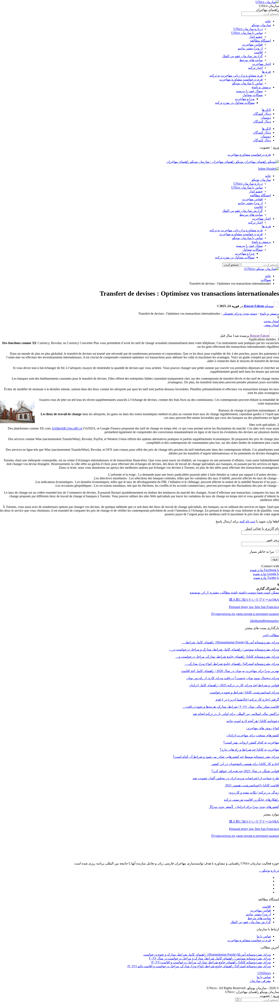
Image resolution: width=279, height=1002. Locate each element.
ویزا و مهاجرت (244, 99)
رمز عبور (273, 540)
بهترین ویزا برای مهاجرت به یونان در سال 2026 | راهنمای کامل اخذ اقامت (230, 671)
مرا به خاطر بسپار (262, 551)
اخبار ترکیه (255, 67)
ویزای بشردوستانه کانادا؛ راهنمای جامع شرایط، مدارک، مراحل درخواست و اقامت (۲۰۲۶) (211, 962)
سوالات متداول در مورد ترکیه (234, 102)
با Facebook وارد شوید (264, 570)
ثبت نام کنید (247, 521)
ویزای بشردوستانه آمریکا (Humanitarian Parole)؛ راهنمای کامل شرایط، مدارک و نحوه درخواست (207, 954)
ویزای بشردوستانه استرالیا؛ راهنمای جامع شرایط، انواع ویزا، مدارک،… (232, 663)
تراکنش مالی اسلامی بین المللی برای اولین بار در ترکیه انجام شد (236, 714)
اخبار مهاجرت (261, 64)
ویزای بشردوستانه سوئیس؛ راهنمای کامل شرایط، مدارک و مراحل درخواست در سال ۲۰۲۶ (210, 958)
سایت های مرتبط (251, 60)
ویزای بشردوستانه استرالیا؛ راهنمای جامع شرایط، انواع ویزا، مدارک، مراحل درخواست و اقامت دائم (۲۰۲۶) (199, 966)
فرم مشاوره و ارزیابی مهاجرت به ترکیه (236, 75)
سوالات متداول (252, 95)
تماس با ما (264, 936)
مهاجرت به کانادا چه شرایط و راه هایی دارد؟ (249, 749)
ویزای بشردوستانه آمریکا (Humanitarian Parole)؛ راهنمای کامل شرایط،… (230, 642)
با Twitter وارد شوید (266, 577)
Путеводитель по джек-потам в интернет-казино (245, 836)
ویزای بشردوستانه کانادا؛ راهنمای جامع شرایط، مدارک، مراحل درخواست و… (227, 656)
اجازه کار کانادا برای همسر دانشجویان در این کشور (245, 764)
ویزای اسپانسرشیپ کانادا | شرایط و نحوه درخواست (244, 692)
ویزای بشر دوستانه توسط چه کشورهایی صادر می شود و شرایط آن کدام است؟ (226, 756)
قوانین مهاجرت (252, 44)
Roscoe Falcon (259, 335)
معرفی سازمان (260, 981)
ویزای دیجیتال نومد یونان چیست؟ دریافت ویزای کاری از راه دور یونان (232, 678)
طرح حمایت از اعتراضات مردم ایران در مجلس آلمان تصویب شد (236, 778)
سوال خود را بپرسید (249, 91)
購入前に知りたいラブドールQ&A (254, 821)
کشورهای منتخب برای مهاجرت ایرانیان (253, 735)
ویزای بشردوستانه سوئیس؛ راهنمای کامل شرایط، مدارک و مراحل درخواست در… (224, 649)
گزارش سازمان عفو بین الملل (242, 56)
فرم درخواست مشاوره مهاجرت (241, 79)
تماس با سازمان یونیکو (247, 83)
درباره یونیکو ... (269, 870)
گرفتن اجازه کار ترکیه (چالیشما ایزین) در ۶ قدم (247, 699)
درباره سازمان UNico (248, 29)
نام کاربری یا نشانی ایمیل (262, 528)
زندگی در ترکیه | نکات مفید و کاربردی (254, 792)
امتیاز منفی (271, 325)
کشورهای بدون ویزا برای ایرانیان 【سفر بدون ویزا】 (244, 807)
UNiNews (264, 973)
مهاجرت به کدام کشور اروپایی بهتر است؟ (251, 742)
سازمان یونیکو (261, 25)
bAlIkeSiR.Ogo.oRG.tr (67, 428)
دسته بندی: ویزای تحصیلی (240, 313)
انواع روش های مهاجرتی (262, 728)
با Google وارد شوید (266, 574)
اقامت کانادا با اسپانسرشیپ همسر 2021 (252, 785)
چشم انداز (256, 36)
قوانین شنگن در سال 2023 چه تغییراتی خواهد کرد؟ (245, 771)
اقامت (258, 52)
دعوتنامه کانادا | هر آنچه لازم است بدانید (252, 721)
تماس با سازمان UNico (247, 33)
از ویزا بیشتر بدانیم (250, 48)
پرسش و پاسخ (261, 87)
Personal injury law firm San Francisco (254, 829)
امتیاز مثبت (271, 321)
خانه (268, 21)
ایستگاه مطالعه (260, 40)
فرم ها (266, 71)
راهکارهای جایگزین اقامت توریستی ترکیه (251, 799)
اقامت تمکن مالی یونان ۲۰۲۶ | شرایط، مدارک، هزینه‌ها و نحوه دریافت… (231, 706)
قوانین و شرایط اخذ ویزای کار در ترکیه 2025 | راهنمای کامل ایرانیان (234, 685)
